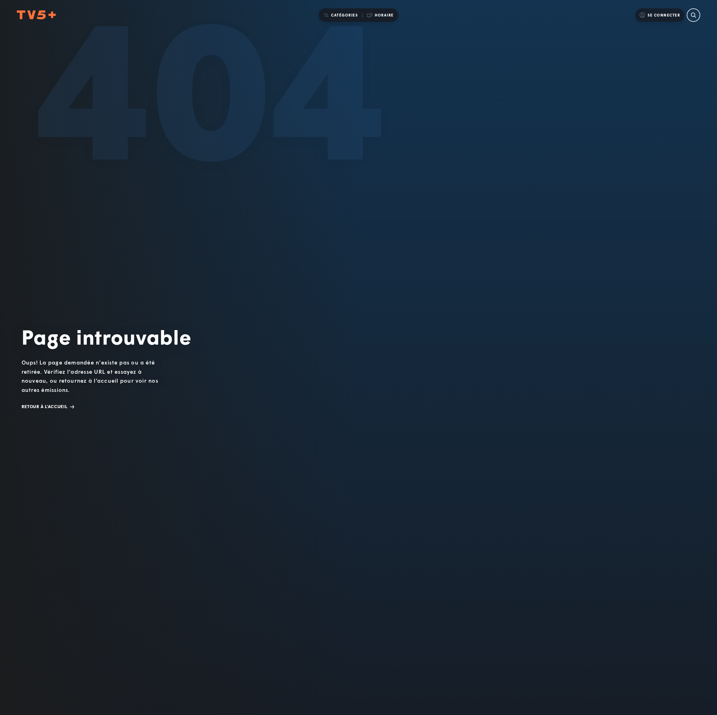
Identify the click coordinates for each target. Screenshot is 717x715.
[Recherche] (693, 15)
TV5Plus (36, 15)
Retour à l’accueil (44, 406)
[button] (340, 15)
